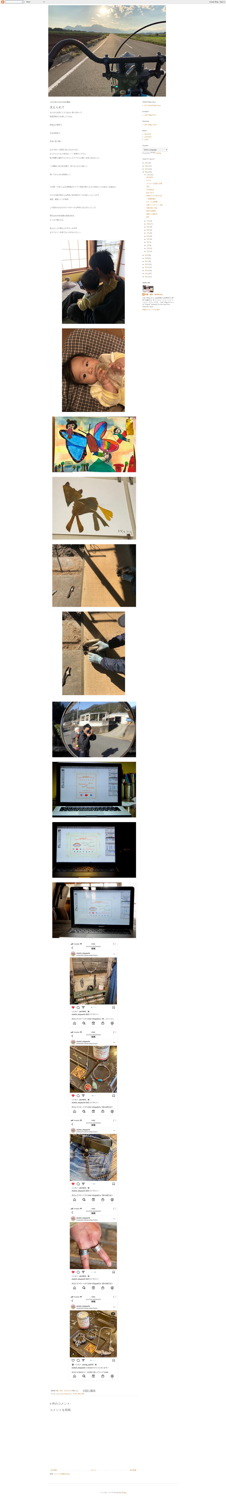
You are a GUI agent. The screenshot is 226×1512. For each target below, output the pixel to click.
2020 (146, 172)
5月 (148, 239)
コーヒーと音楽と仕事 (154, 183)
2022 (146, 166)
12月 (148, 175)
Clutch (146, 139)
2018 (146, 258)
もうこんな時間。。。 (154, 202)
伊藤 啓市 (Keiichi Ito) (153, 294)
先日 (147, 186)
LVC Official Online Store (152, 105)
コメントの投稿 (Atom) (62, 1474)
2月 (148, 248)
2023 (146, 163)
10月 (148, 224)
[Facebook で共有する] (91, 1390)
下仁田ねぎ (150, 190)
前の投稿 (133, 1470)
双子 (147, 217)
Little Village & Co (66, 1394)
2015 (146, 267)
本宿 (82, 1394)
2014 (146, 270)
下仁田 (75, 1394)
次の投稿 (53, 1470)
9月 (148, 227)
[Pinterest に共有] (94, 1390)
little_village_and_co (150, 125)
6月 (148, 236)
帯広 (79, 1394)
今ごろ (148, 180)
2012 (146, 277)
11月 (148, 221)
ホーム (93, 1470)
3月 (148, 245)
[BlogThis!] (86, 1390)
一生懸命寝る (151, 199)
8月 (148, 230)
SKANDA (147, 134)
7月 (148, 233)
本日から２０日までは (154, 196)
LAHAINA (148, 137)
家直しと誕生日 (151, 214)
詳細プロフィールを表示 (151, 309)
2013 (146, 273)
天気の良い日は (151, 208)
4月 (148, 242)
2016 (146, 264)
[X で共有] (89, 1390)
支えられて (150, 193)
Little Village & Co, (150, 115)
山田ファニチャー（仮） (155, 205)
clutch (58, 1394)
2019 (146, 255)
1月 (148, 251)
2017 (146, 261)
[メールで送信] (84, 1390)
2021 (146, 169)
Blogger (124, 1492)
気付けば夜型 (151, 211)
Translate (158, 153)
